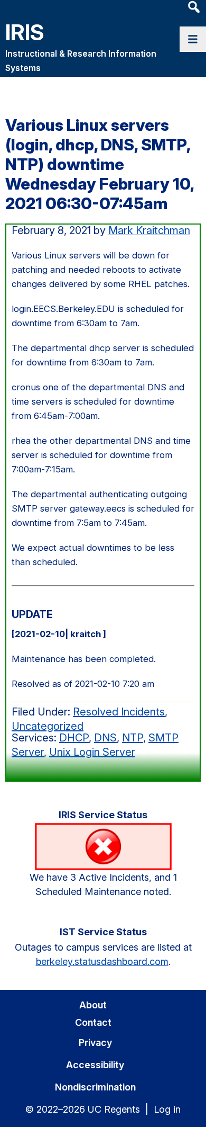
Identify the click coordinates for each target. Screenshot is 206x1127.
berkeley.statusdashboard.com (102, 961)
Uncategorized (47, 726)
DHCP (74, 737)
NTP (132, 737)
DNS (105, 737)
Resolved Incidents (119, 711)
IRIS (24, 32)
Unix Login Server (92, 752)
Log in (167, 1109)
